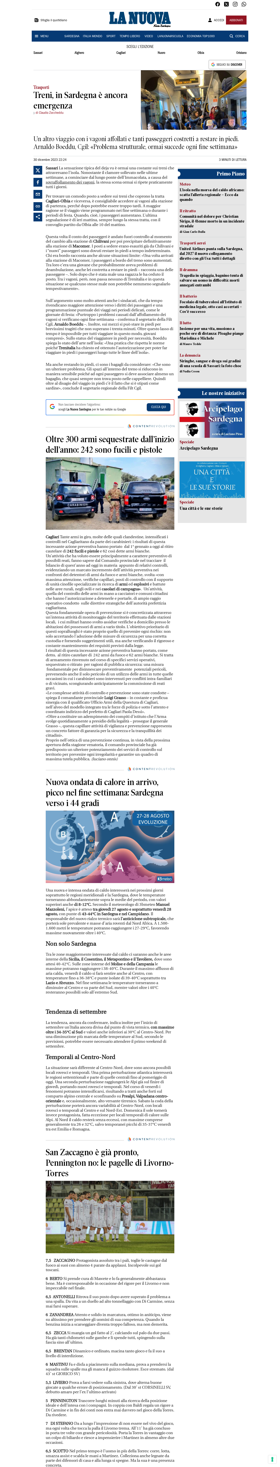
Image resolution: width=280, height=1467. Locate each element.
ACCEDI (219, 20)
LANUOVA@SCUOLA (170, 36)
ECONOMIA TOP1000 (201, 36)
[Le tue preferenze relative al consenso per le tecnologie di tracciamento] (272, 1459)
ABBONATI (236, 20)
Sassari (37, 52)
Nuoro (161, 52)
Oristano (241, 52)
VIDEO (149, 36)
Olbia (201, 52)
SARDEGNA (71, 36)
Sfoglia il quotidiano (53, 20)
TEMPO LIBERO (130, 36)
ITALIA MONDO (92, 36)
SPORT (111, 36)
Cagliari (121, 52)
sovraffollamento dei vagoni (70, 182)
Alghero (79, 52)
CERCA (240, 36)
